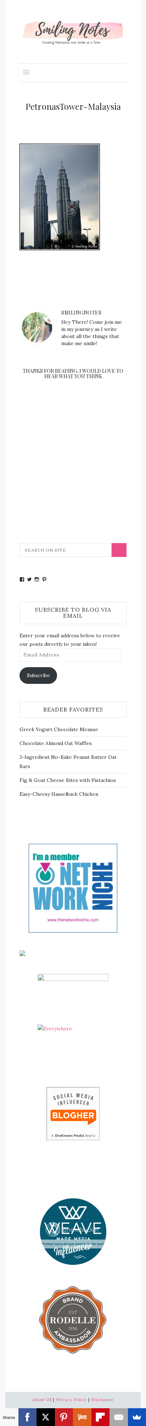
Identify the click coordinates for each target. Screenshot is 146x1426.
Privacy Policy (71, 1399)
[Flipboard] (100, 1417)
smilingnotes (81, 312)
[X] (45, 1417)
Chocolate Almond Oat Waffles (55, 743)
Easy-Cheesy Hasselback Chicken (58, 794)
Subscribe (38, 675)
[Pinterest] (64, 1417)
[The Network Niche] (73, 888)
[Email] (119, 1417)
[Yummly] (82, 1417)
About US (42, 1399)
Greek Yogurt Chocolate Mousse (58, 729)
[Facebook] (27, 1417)
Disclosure (102, 1399)
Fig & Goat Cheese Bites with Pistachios (67, 780)
